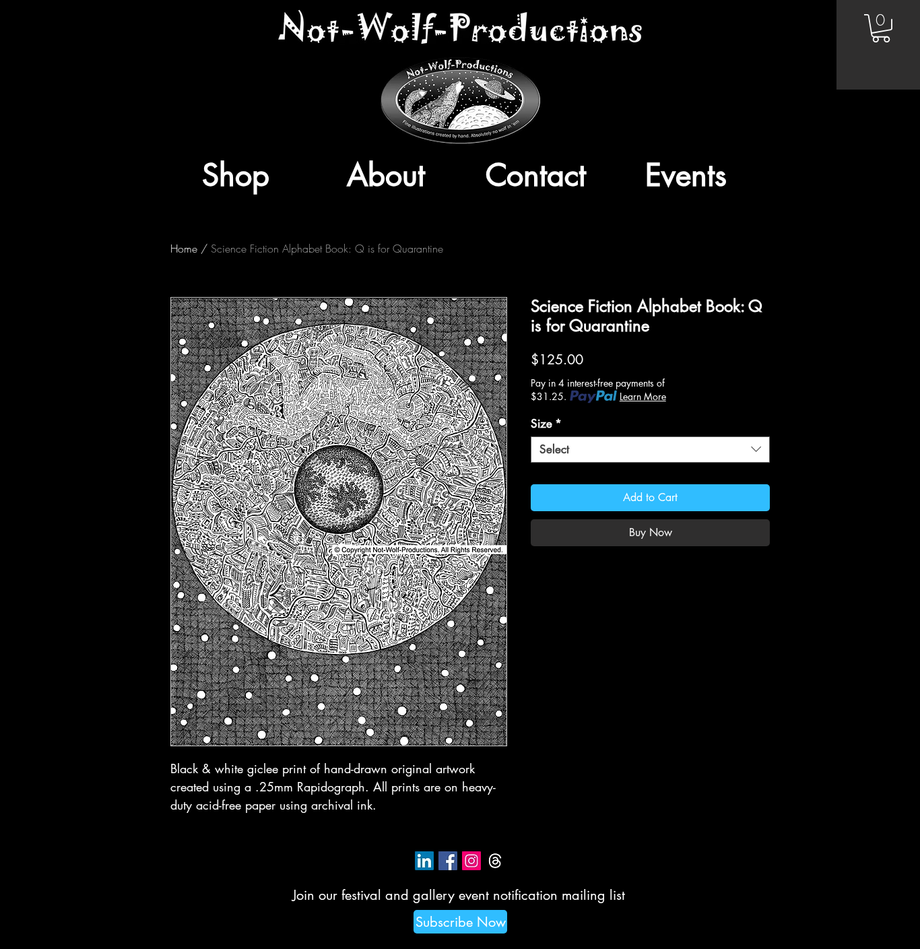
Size (546, 424)
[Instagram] (471, 860)
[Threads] (495, 860)
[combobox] (650, 449)
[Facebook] (447, 860)
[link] (881, 28)
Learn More (643, 396)
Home (183, 248)
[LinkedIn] (424, 860)
